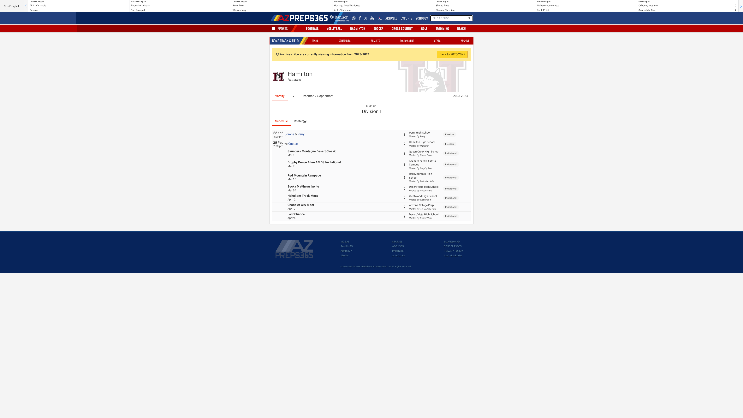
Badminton (357, 28)
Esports (407, 18)
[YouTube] (372, 18)
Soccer (378, 28)
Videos (345, 241)
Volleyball (334, 28)
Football (312, 28)
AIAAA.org (398, 255)
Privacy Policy (453, 250)
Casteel (293, 144)
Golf (424, 28)
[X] (365, 18)
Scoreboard (452, 241)
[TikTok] (379, 18)
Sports (282, 28)
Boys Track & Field (285, 40)
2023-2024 (460, 96)
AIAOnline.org (453, 255)
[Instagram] (353, 18)
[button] (740, 6)
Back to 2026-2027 (452, 54)
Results (375, 41)
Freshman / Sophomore (317, 96)
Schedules (345, 41)
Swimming (442, 28)
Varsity (280, 96)
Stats (437, 41)
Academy (346, 250)
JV (292, 96)
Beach (461, 28)
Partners (398, 250)
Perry (301, 134)
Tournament (407, 41)
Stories (397, 241)
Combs (289, 134)
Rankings (347, 246)
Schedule (281, 121)
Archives (398, 246)
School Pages (453, 246)
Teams (315, 41)
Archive (465, 41)
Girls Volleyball (11, 6)
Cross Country (402, 28)
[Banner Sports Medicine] (340, 18)
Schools (422, 18)
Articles (391, 18)
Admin (344, 255)
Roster (298, 121)
